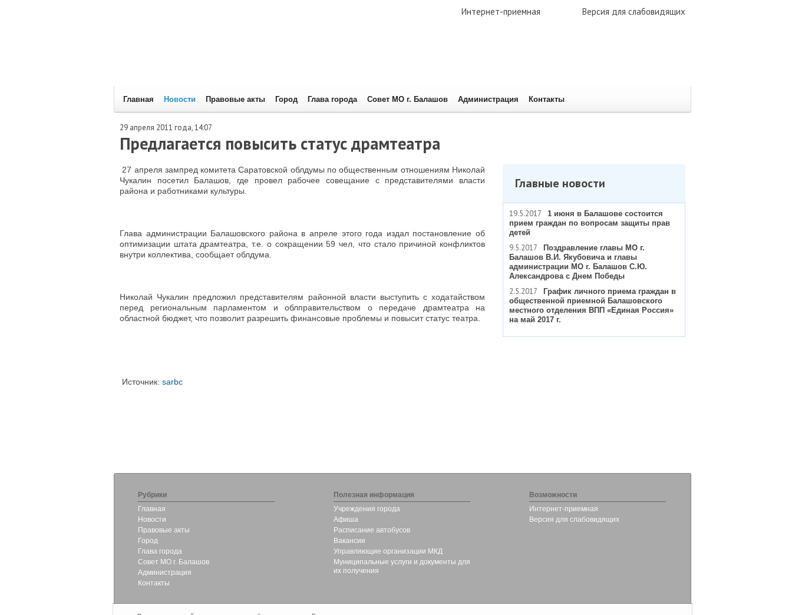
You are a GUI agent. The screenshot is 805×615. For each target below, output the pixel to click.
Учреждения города (367, 509)
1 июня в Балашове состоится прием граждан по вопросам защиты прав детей (589, 223)
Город (286, 99)
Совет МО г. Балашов (407, 99)
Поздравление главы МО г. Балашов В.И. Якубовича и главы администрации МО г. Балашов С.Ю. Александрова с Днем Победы (578, 261)
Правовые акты (235, 99)
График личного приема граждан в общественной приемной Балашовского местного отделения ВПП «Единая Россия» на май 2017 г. (592, 305)
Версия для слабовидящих (633, 11)
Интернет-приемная (500, 11)
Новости (180, 99)
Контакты (547, 99)
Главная (138, 99)
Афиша (346, 519)
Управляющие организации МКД (388, 551)
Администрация (488, 99)
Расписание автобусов (372, 530)
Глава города (332, 99)
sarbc (172, 381)
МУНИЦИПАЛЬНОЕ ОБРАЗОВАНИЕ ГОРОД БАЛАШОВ (292, 62)
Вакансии (349, 541)
